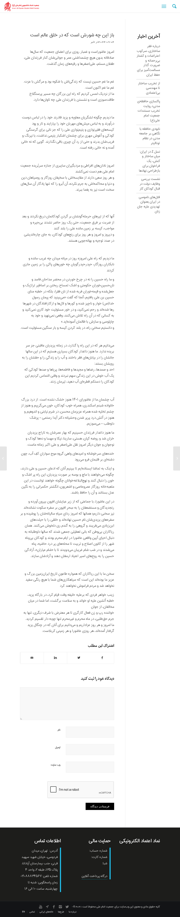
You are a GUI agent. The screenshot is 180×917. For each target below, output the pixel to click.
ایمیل (57, 747)
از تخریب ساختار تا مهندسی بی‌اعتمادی (149, 88)
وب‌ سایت (55, 765)
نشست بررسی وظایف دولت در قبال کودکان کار (150, 184)
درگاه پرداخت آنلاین (94, 876)
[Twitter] (67, 906)
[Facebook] (53, 906)
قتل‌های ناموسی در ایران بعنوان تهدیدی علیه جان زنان (148, 204)
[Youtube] (40, 906)
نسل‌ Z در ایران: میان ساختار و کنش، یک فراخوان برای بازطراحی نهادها (149, 161)
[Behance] (47, 906)
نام (59, 730)
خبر (93, 42)
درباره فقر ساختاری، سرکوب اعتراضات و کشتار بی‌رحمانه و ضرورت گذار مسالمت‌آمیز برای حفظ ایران (148, 60)
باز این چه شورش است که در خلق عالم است (72, 35)
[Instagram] (60, 906)
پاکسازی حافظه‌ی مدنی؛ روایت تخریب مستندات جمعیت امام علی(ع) (148, 110)
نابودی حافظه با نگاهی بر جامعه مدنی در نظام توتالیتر (149, 136)
